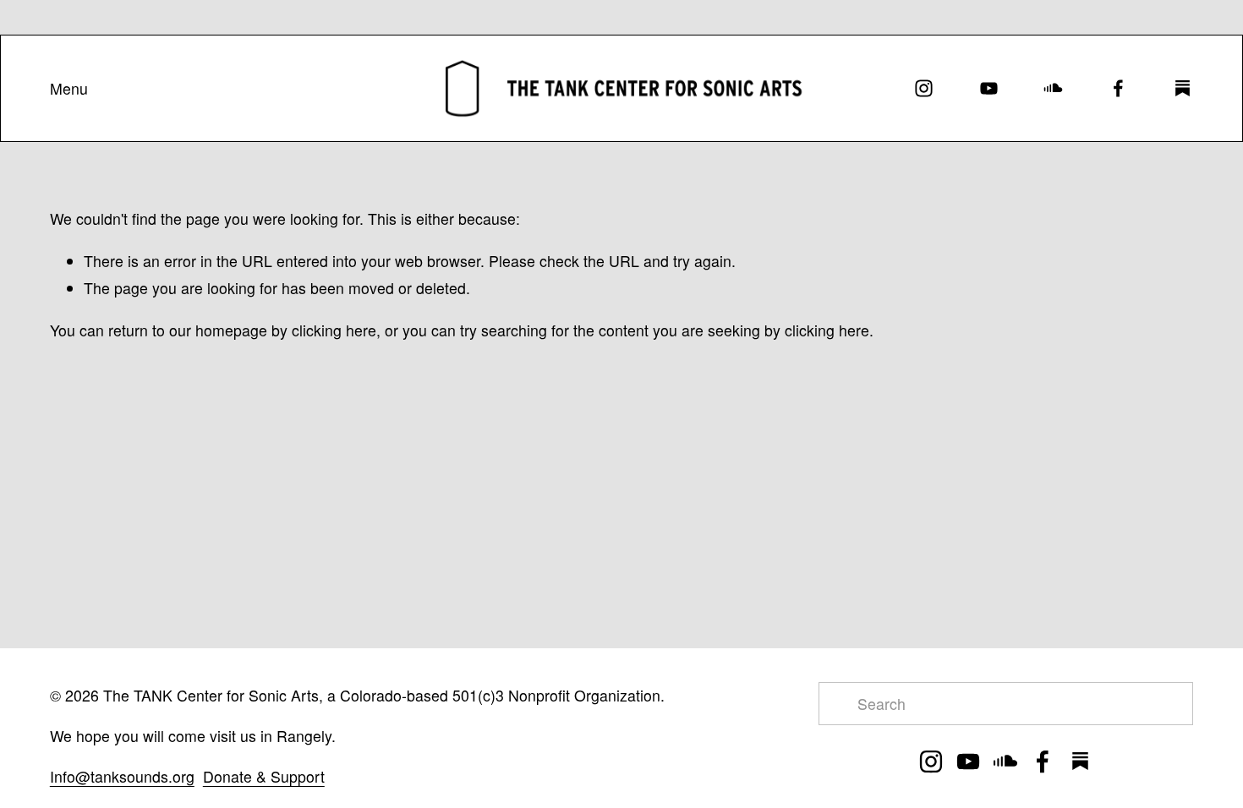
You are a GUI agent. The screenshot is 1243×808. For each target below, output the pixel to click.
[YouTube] (988, 88)
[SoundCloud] (1053, 88)
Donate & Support (264, 776)
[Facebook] (1118, 88)
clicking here (334, 330)
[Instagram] (923, 88)
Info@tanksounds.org (122, 776)
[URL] (1182, 88)
